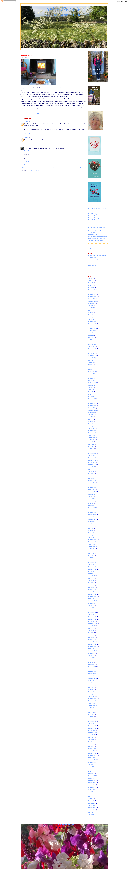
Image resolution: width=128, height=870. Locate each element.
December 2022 (92, 376)
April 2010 (90, 716)
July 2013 (90, 628)
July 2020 (90, 442)
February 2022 (92, 398)
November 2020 (92, 433)
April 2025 (90, 312)
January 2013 (91, 641)
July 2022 (90, 387)
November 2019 (92, 460)
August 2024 (91, 330)
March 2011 (91, 691)
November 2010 (92, 701)
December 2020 (92, 430)
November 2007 (92, 782)
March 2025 (91, 314)
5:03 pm (26, 150)
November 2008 (92, 755)
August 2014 (91, 603)
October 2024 (91, 326)
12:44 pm (27, 142)
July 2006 (90, 812)
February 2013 (92, 639)
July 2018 (90, 496)
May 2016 (90, 555)
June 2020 (91, 444)
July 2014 (90, 605)
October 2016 (91, 544)
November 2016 (92, 542)
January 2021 (91, 428)
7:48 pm (26, 161)
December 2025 (92, 294)
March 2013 (91, 637)
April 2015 (90, 585)
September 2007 (92, 787)
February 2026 (92, 289)
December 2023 (92, 348)
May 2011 (90, 687)
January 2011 (91, 696)
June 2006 (91, 814)
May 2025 (90, 310)
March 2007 (91, 801)
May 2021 (90, 419)
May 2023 (90, 364)
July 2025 (90, 305)
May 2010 (90, 714)
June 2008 (91, 766)
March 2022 (91, 396)
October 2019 (91, 462)
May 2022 (90, 392)
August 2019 (91, 467)
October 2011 (91, 676)
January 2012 (91, 669)
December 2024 (92, 321)
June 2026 (91, 280)
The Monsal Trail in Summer (95, 240)
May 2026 (90, 283)
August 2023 (91, 358)
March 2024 (91, 342)
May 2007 (90, 796)
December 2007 (92, 780)
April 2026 (90, 285)
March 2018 (91, 505)
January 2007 (91, 805)
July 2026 (90, 278)
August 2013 (91, 626)
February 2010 (92, 721)
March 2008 (91, 773)
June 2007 (91, 794)
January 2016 (91, 564)
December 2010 (92, 698)
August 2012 (91, 653)
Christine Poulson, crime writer (96, 259)
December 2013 (92, 617)
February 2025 (92, 317)
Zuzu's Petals (91, 220)
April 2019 (90, 476)
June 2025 (91, 308)
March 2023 (91, 369)
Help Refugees (92, 265)
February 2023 (92, 371)
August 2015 (91, 576)
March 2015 (91, 587)
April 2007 (90, 798)
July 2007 (90, 791)
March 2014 (91, 610)
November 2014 (92, 596)
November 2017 (92, 514)
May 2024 (90, 337)
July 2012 (90, 655)
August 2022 (91, 385)
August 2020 (91, 439)
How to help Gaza (92, 234)
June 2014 (91, 607)
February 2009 (92, 748)
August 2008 (91, 762)
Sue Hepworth (64, 9)
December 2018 (92, 485)
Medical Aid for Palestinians (95, 267)
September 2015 (92, 573)
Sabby (26, 121)
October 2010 (91, 703)
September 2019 (92, 464)
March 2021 (91, 423)
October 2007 (91, 785)
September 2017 (92, 519)
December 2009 (92, 726)
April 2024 (90, 339)
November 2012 (92, 646)
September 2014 (92, 601)
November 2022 (92, 378)
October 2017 (91, 517)
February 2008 (92, 776)
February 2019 (92, 480)
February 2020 (92, 453)
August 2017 (91, 521)
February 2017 (92, 535)
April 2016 (90, 557)
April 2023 (90, 367)
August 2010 (91, 707)
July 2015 (90, 578)
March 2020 (91, 451)
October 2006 (91, 810)
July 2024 (90, 333)
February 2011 (92, 694)
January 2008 (91, 778)
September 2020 (92, 437)
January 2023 (91, 373)
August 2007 (91, 789)
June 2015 (91, 580)
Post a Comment (24, 165)
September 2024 (92, 328)
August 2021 (91, 412)
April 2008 (90, 771)
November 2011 (92, 673)
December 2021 (92, 403)
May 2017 (90, 528)
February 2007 (92, 803)
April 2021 (90, 421)
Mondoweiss (91, 269)
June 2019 (91, 471)
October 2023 (91, 353)
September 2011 (92, 678)
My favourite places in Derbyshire (96, 238)
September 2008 (92, 760)
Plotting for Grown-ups (94, 218)
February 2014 (92, 612)
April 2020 (90, 448)
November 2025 (92, 296)
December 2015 (92, 567)
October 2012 (91, 648)
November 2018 (92, 487)
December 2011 (92, 671)
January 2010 (91, 723)
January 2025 (91, 319)
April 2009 (90, 744)
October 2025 (91, 298)
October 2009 (91, 730)
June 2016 (91, 553)
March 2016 (91, 560)
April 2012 (90, 662)
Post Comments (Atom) (33, 170)
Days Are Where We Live (94, 212)
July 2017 (90, 523)
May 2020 (90, 446)
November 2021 (92, 405)
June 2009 (91, 739)
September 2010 (92, 705)
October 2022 (91, 380)
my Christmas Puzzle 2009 (66, 87)
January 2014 (91, 614)
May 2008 (90, 769)
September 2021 (92, 410)
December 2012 (92, 644)
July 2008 (90, 764)
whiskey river (91, 271)
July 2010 (90, 710)
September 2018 (92, 492)
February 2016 (92, 562)
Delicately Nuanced (93, 261)
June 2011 (91, 685)
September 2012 (92, 651)
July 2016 (90, 551)
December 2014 (92, 594)
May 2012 (90, 660)
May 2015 (90, 582)
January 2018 (91, 510)
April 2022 (90, 394)
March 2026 (91, 287)
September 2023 (92, 355)
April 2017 (90, 530)
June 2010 (91, 712)
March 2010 (91, 719)
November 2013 (92, 619)
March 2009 (91, 746)
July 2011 (90, 682)
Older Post (83, 167)
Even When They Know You (95, 214)
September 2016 (92, 546)
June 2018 (91, 498)
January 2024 (91, 346)
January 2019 (91, 482)
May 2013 (90, 632)
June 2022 (91, 389)
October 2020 (91, 435)
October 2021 (91, 408)
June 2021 (91, 417)
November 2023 (92, 351)
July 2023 (90, 360)
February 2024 (92, 344)
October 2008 (91, 757)
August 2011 (91, 680)
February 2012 (92, 666)
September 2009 (92, 732)
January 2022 (91, 401)
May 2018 (90, 501)
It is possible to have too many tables (97, 236)
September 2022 (92, 383)
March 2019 (91, 478)
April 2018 (90, 503)
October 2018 (91, 489)
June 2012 (91, 657)
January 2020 (91, 455)
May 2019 (90, 473)
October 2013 (91, 621)
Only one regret (26, 55)
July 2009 (90, 737)
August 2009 (91, 735)
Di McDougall (91, 263)
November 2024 (92, 323)
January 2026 (91, 292)
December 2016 (92, 539)
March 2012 (91, 664)
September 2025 (92, 301)
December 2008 (92, 753)
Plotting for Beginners (93, 216)
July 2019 (90, 469)
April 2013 (90, 635)
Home (53, 167)
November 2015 (92, 569)
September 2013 (92, 623)
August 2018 (91, 494)
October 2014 (91, 598)
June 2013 (91, 630)
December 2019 (92, 458)
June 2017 (91, 526)
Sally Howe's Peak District (95, 248)
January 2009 (91, 751)
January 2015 (91, 592)
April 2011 (90, 689)
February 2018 (92, 507)
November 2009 (92, 728)
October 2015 (91, 571)
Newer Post (23, 167)
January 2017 (91, 537)
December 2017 (92, 512)
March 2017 (91, 532)
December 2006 (92, 807)
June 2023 (91, 362)
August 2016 (91, 548)
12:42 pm (27, 133)
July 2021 (90, 414)
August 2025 (91, 303)
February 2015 (92, 589)
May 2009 (90, 741)
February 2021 (92, 426)
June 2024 (91, 335)
